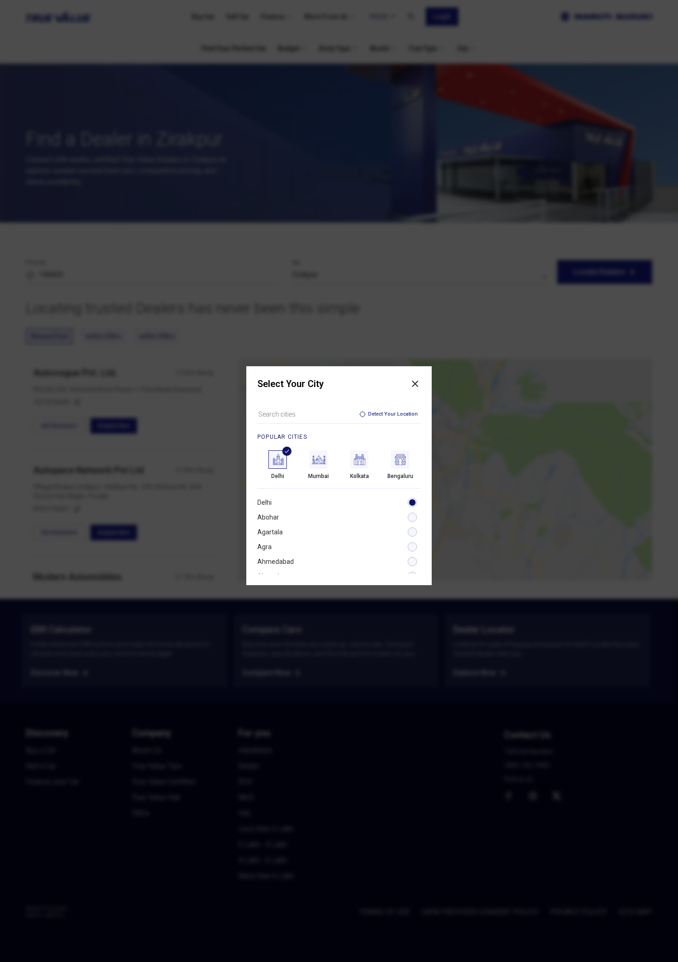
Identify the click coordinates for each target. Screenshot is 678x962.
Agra (264, 547)
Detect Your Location (393, 414)
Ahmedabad (275, 561)
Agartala (270, 532)
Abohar (268, 517)
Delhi (264, 502)
